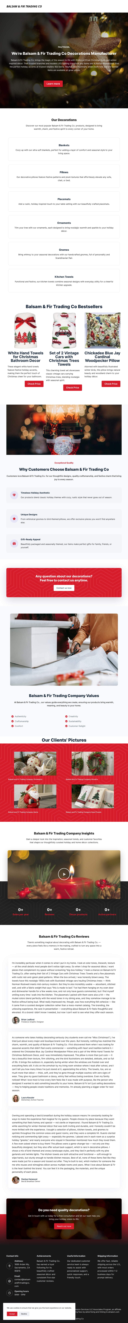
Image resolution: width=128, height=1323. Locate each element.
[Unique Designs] (14, 519)
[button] (64, 874)
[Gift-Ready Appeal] (14, 543)
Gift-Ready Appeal (30, 539)
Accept (12, 1314)
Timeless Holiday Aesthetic (35, 493)
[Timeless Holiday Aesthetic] (14, 495)
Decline (24, 1314)
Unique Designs (29, 514)
